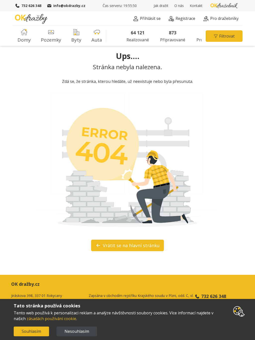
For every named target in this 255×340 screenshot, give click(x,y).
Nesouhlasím (76, 331)
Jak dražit (161, 5)
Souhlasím (31, 331)
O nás (179, 5)
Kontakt (196, 5)
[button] (147, 19)
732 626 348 (31, 5)
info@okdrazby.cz (69, 5)
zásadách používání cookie (51, 318)
